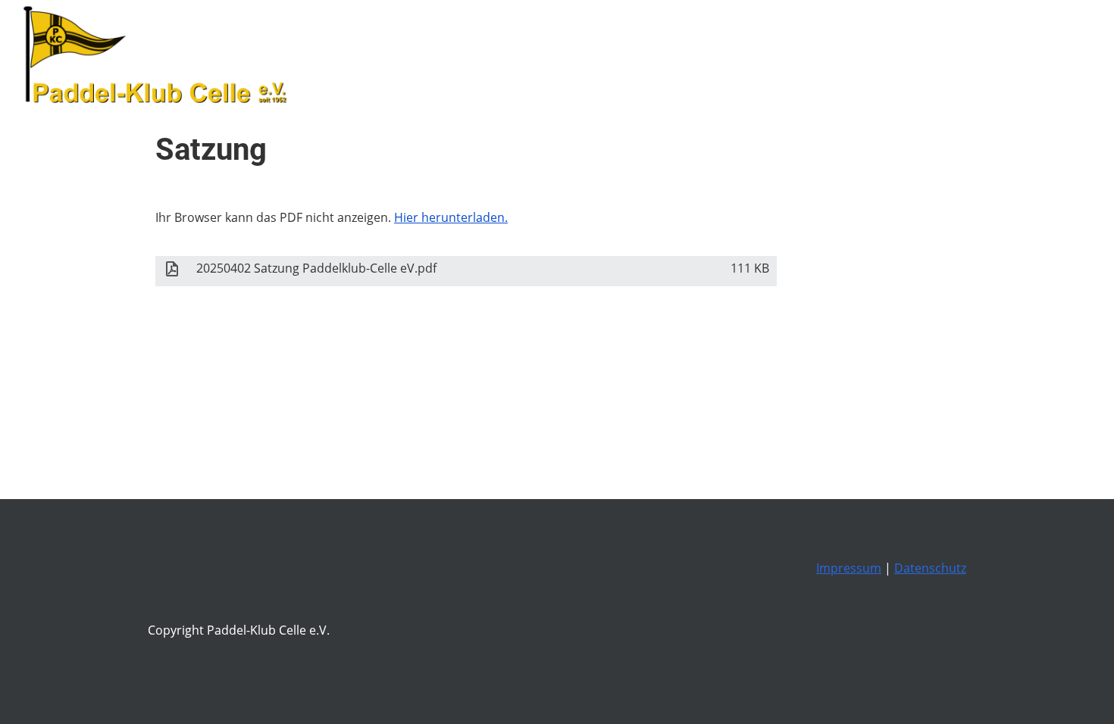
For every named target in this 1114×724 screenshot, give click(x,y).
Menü (1068, 56)
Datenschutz (930, 568)
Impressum (848, 568)
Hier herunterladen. (451, 217)
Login (979, 56)
